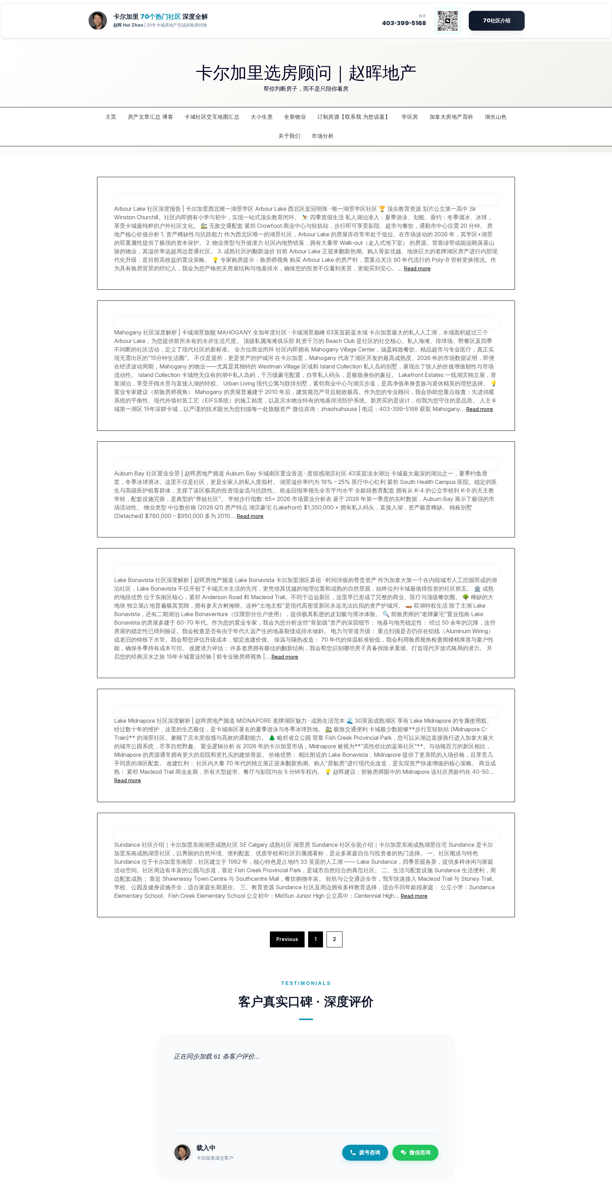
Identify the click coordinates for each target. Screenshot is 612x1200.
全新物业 (295, 116)
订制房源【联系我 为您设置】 (353, 116)
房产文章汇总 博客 (151, 116)
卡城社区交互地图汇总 (212, 116)
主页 (111, 116)
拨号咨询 (369, 1152)
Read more (417, 268)
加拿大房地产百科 (452, 116)
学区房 (410, 116)
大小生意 (262, 116)
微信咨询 (420, 1152)
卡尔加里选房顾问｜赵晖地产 (306, 71)
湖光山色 (496, 116)
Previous (287, 939)
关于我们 (289, 136)
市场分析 (323, 136)
